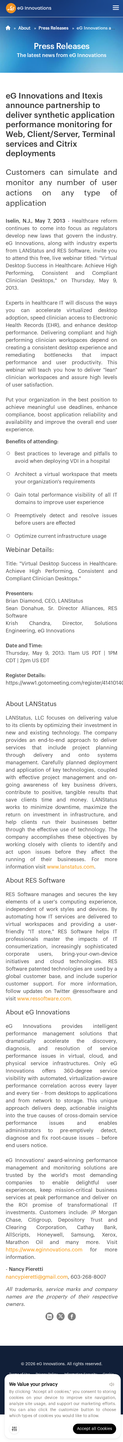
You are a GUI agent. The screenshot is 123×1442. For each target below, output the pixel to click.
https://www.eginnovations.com (44, 1249)
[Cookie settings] (14, 1429)
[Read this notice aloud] (111, 1384)
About (24, 28)
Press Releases (53, 28)
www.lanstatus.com (70, 866)
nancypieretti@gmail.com (37, 1277)
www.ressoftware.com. (44, 998)
